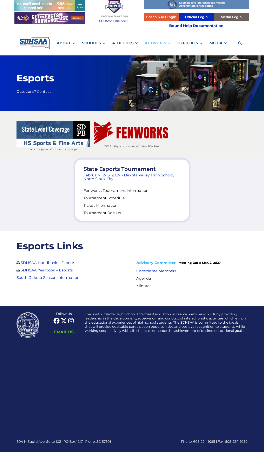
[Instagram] (71, 321)
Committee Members (156, 271)
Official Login (196, 17)
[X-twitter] (64, 321)
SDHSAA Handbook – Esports (48, 263)
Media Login (231, 17)
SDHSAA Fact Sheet (114, 21)
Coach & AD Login (161, 17)
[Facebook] (56, 321)
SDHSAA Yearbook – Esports (47, 270)
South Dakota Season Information (47, 277)
